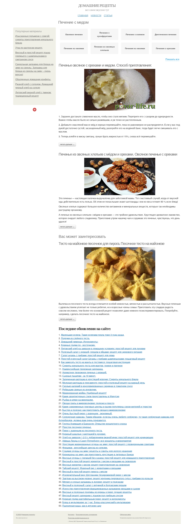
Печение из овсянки (74, 48)
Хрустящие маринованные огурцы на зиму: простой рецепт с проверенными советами (108, 444)
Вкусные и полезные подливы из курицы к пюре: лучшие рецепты (97, 492)
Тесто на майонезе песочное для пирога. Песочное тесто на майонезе (111, 243)
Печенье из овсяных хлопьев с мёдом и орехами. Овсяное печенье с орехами (118, 154)
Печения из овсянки (135, 48)
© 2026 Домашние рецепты (25, 514)
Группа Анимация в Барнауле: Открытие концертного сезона (94, 423)
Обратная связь (125, 514)
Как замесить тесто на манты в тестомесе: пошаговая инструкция (95, 362)
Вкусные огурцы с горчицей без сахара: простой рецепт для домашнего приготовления (108, 457)
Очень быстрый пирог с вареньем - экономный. (87, 413)
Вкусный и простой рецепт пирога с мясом (84, 471)
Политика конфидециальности (78, 518)
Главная (83, 15)
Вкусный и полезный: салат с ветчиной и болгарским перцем (94, 485)
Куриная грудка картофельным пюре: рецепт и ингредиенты (94, 498)
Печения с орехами (165, 48)
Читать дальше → (67, 144)
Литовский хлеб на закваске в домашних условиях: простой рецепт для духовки (103, 348)
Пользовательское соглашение (86, 514)
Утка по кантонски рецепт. (28, 48)
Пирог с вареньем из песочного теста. (82, 430)
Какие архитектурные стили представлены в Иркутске (90, 396)
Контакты (71, 514)
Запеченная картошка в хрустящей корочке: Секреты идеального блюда (100, 379)
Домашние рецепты (97, 5)
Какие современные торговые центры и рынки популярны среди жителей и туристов (107, 406)
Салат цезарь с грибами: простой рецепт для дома (87, 355)
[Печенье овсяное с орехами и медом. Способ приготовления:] (120, 90)
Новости (96, 15)
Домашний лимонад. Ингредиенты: (79, 341)
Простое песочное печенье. (76, 427)
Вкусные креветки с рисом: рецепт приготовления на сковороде (96, 464)
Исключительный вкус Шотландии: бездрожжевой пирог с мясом (96, 475)
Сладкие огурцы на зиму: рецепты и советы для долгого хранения (97, 451)
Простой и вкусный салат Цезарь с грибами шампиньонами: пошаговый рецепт (103, 358)
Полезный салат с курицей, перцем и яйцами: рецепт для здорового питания (101, 352)
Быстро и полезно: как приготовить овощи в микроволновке (94, 410)
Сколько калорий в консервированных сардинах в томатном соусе (97, 386)
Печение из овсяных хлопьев (104, 48)
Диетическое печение (165, 34)
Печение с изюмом (135, 34)
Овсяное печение (74, 34)
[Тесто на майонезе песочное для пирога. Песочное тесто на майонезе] (120, 274)
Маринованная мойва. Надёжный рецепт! (84, 393)
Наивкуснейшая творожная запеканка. (82, 369)
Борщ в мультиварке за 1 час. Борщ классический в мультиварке (96, 502)
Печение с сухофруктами (104, 34)
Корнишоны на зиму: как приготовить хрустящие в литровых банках (98, 454)
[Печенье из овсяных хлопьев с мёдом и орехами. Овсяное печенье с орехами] (120, 176)
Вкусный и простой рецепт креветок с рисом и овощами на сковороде (99, 461)
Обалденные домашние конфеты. (33, 79)
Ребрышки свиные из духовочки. (79, 389)
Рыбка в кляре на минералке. (77, 399)
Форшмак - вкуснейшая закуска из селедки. (85, 447)
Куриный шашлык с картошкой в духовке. (84, 434)
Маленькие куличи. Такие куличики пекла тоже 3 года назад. (92, 334)
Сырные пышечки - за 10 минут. (79, 375)
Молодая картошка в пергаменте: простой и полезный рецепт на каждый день (103, 382)
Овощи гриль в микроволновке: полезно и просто (88, 403)
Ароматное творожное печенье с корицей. (84, 372)
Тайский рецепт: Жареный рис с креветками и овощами (91, 468)
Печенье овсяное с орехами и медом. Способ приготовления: (105, 65)
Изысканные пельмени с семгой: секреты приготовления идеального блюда (34, 39)
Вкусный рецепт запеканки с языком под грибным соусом (92, 495)
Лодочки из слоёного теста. (75, 338)
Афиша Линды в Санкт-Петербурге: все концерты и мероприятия (96, 440)
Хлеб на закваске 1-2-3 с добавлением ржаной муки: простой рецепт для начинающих (107, 437)
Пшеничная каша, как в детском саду (81, 505)
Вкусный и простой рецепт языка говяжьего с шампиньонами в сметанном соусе (32, 56)
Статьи (108, 15)
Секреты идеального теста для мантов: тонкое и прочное (92, 365)
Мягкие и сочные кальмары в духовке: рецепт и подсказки (92, 481)
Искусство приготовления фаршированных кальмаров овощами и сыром (101, 488)
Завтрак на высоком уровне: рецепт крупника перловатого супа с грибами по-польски (107, 478)
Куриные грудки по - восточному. (78, 345)
